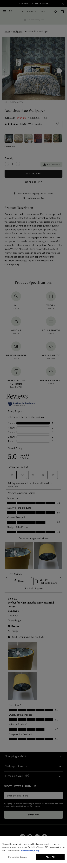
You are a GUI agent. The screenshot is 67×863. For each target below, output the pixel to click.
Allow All (50, 857)
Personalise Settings (17, 857)
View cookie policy (30, 850)
